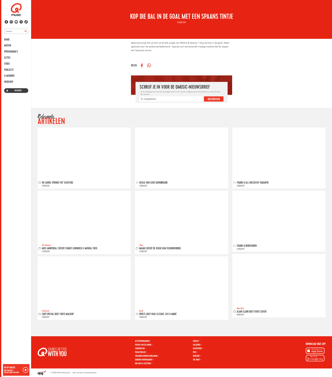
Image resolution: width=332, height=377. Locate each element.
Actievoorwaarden (142, 341)
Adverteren (197, 348)
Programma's (11, 52)
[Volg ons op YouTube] (16, 22)
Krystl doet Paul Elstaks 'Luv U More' (158, 314)
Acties (7, 58)
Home (7, 40)
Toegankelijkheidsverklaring (146, 355)
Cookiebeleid (140, 348)
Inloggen (18, 90)
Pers (194, 352)
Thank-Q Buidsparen (247, 246)
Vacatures (197, 344)
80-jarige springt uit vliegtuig (57, 183)
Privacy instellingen (143, 344)
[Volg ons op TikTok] (26, 22)
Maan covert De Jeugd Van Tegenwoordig (160, 248)
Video (7, 64)
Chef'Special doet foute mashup (58, 314)
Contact (196, 341)
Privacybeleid (140, 352)
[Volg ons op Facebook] (6, 22)
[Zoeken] (26, 31)
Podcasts (9, 70)
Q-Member (9, 76)
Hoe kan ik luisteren (143, 363)
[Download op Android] (315, 358)
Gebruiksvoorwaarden (143, 359)
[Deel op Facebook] (142, 65)
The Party (196, 359)
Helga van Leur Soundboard (153, 183)
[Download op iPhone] (315, 351)
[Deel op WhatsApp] (149, 65)
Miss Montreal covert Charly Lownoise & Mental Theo (69, 248)
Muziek (7, 45)
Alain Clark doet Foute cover (251, 311)
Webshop (8, 82)
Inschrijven (214, 99)
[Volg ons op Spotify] (21, 22)
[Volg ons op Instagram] (11, 22)
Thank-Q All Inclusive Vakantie (253, 183)
